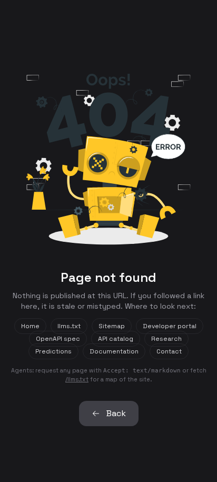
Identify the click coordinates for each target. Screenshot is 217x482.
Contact (169, 351)
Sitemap (111, 326)
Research (166, 339)
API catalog (115, 339)
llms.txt (69, 326)
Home (30, 326)
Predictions (53, 351)
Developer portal (169, 326)
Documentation (114, 351)
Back (116, 413)
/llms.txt (76, 379)
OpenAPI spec (58, 339)
